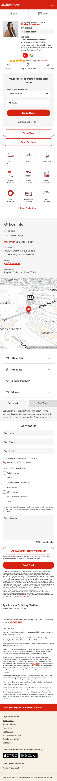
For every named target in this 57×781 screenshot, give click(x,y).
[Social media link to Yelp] (25, 55)
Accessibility (7, 728)
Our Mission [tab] (14, 403)
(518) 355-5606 (12, 263)
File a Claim (28, 133)
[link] (14, 4)
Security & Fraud (9, 724)
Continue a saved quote (28, 122)
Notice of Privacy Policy (12, 735)
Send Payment (28, 142)
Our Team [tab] (43, 403)
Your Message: (10, 518)
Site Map (6, 743)
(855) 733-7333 (24, 596)
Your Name (9, 433)
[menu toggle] (53, 5)
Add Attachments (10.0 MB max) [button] (28, 551)
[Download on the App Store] (11, 755)
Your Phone (9, 442)
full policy (35, 663)
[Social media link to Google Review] (31, 55)
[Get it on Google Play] (29, 755)
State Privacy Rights (11, 739)
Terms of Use (8, 732)
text (13, 242)
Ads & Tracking (8, 721)
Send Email (28, 565)
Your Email (9, 451)
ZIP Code (12, 103)
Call (6, 242)
